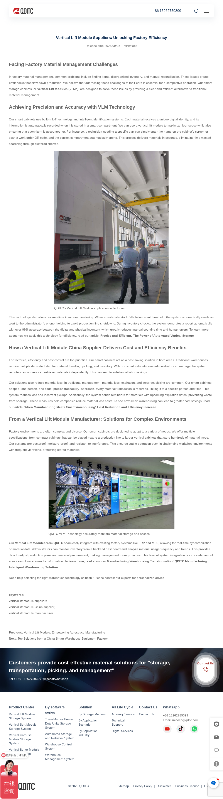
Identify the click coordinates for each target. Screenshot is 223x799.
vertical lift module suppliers (28, 601)
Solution (85, 707)
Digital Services (122, 731)
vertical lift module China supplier (31, 607)
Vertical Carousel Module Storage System (20, 739)
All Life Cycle (122, 707)
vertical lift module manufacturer (31, 613)
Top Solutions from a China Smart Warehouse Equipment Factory (63, 638)
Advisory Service (123, 714)
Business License (187, 786)
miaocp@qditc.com (185, 720)
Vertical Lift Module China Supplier (63, 347)
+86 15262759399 (167, 11)
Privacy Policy (142, 786)
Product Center (21, 707)
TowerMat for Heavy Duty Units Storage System (59, 723)
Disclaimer (164, 786)
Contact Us (148, 707)
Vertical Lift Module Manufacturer (63, 419)
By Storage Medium (92, 714)
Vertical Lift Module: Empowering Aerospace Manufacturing (64, 632)
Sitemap (123, 786)
